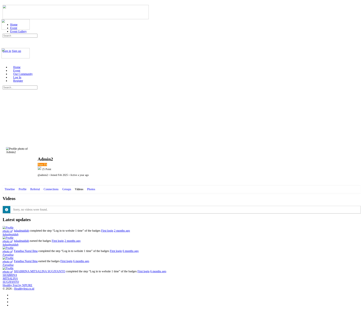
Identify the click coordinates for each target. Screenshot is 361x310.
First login (107, 230)
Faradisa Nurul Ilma (26, 251)
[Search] (5, 47)
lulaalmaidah (21, 230)
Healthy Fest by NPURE (17, 285)
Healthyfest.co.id (24, 288)
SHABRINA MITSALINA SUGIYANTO (39, 271)
